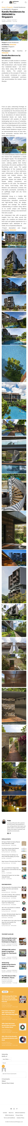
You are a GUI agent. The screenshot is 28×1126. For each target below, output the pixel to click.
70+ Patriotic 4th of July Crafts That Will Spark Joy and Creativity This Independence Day (11, 922)
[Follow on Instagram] (14, 1109)
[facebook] (8, 834)
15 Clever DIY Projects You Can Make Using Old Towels (10, 876)
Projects (10, 7)
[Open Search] (25, 2)
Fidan (4, 20)
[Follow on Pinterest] (10, 834)
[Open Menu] (2, 2)
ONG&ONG (5, 53)
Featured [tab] (5, 991)
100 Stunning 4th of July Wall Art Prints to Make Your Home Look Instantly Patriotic (11, 889)
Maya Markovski (6, 1003)
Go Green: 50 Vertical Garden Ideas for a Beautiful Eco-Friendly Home (11, 915)
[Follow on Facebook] (11, 1109)
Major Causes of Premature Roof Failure (11, 861)
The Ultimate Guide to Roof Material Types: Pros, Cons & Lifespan (10, 849)
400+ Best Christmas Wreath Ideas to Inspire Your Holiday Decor (11, 902)
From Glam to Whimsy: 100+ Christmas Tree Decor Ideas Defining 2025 (11, 895)
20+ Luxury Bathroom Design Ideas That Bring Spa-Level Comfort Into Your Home (11, 869)
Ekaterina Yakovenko (7, 979)
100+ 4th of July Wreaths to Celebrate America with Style (11, 908)
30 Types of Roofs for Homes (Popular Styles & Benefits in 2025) (11, 842)
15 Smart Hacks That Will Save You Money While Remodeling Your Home (10, 855)
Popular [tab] (11, 991)
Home (4, 7)
